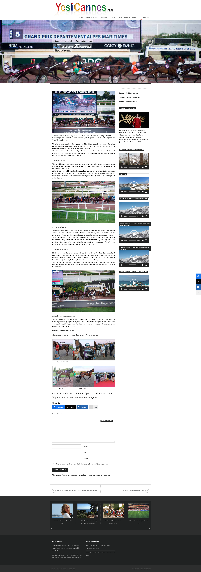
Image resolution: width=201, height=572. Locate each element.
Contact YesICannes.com (128, 101)
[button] (134, 161)
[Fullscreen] (146, 167)
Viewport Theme (137, 569)
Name (85, 447)
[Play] (122, 167)
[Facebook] (198, 276)
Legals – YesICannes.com (128, 93)
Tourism (112, 17)
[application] (134, 161)
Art (98, 17)
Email (85, 452)
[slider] (132, 167)
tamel (87, 553)
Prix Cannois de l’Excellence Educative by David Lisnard (77, 491)
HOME (81, 17)
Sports (119, 17)
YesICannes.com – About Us (129, 97)
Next (149, 528)
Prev (51, 528)
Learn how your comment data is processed (94, 475)
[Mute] (143, 167)
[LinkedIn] (198, 287)
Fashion (104, 17)
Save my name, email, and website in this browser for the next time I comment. (82, 464)
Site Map (135, 17)
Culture (127, 17)
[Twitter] (198, 281)
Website (85, 458)
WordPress (72, 569)
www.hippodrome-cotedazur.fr (63, 331)
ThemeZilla (147, 569)
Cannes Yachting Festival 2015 (133, 491)
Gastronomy (89, 17)
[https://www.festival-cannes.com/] (134, 120)
